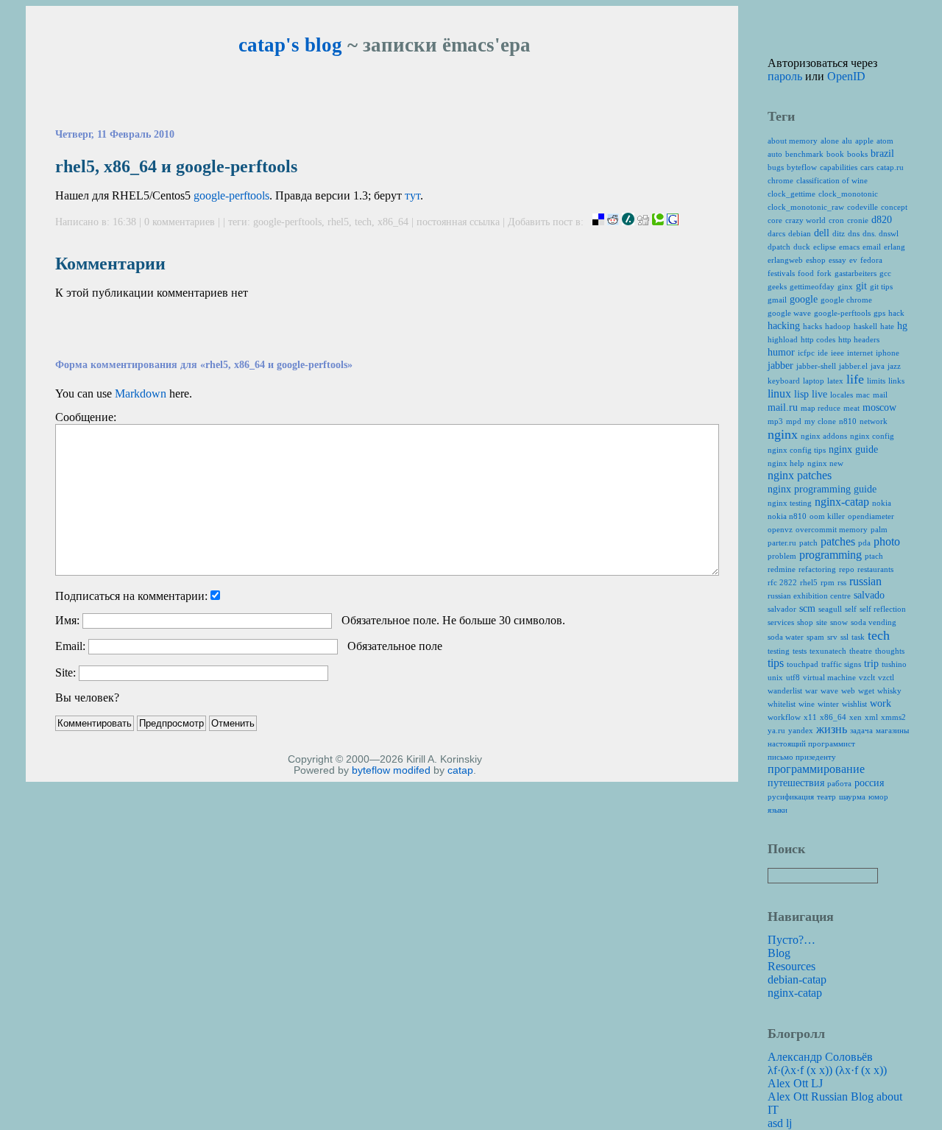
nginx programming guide (822, 489)
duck (801, 246)
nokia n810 (787, 516)
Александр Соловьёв (820, 1056)
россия (869, 782)
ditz (838, 233)
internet (860, 352)
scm (807, 608)
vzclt (867, 677)
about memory (793, 140)
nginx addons (824, 435)
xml (871, 717)
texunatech (828, 650)
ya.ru (776, 730)
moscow (879, 407)
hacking (784, 325)
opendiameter (871, 516)
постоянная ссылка (458, 221)
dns (854, 233)
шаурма (852, 796)
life (855, 379)
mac (863, 394)
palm (879, 529)
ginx (845, 286)
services (781, 622)
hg (902, 325)
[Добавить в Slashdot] (628, 221)
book (835, 153)
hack (896, 312)
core (775, 220)
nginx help (786, 463)
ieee (837, 352)
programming (830, 554)
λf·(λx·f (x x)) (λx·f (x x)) (827, 1070)
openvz (780, 529)
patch (808, 542)
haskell (865, 326)
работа (839, 783)
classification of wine (832, 180)
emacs (849, 246)
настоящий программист (811, 743)
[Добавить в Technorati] (658, 221)
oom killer (827, 516)
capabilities (838, 167)
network (874, 421)
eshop (816, 259)
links (896, 380)
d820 (881, 219)
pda (864, 542)
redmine (782, 569)
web (848, 690)
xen (855, 717)
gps (879, 312)
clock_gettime (791, 193)
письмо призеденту (802, 756)
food (806, 273)
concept (894, 206)
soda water (786, 636)
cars (867, 167)
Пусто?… (791, 939)
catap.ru (890, 167)
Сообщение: (85, 417)
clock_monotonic (848, 193)
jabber (780, 365)
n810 (848, 421)
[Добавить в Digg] (643, 221)
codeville (862, 206)
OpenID (846, 76)
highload (783, 339)
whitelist (782, 703)
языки (777, 809)
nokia (881, 502)
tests (800, 650)
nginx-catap (842, 501)
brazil (882, 153)
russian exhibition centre (809, 595)
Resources (791, 966)
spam (815, 636)
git (861, 286)
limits (876, 380)
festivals (781, 273)
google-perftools (231, 195)
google (804, 299)
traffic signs (841, 664)
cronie (857, 220)
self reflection (883, 608)
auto (775, 153)
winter (828, 703)
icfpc (806, 352)
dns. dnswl (881, 233)
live (819, 394)
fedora (871, 259)
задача (861, 730)
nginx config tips (797, 449)
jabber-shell (816, 365)
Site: (65, 672)
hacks (812, 326)
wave (829, 690)
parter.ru (782, 542)
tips (776, 663)
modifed (412, 770)
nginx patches (800, 475)
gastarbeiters (856, 273)
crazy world (805, 220)
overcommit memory (832, 529)
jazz (894, 365)
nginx (783, 434)
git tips (881, 286)
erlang (894, 246)
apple (864, 140)
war (811, 690)
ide (823, 352)
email (872, 246)
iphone (887, 352)
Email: (70, 646)
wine (806, 703)
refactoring (817, 569)
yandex (800, 730)
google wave (789, 312)
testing (779, 650)
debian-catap (797, 979)
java (878, 365)
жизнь (831, 729)
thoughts (889, 650)
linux (779, 393)
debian (799, 233)
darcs (776, 233)
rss (841, 582)
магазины (892, 730)
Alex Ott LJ (795, 1083)
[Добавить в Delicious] (598, 221)
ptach (874, 555)
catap (460, 770)
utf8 (793, 677)
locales (841, 394)
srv (832, 636)
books (857, 153)
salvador (782, 608)
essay (837, 259)
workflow (784, 717)
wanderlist (785, 690)
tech (363, 221)
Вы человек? (87, 697)
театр (826, 796)
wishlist (854, 703)
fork (824, 273)
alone (830, 140)
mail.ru (783, 407)
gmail (777, 299)
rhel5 (338, 221)
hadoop (838, 326)
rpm (828, 582)
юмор (878, 796)
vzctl (886, 677)
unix (775, 677)
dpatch (779, 246)
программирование (816, 769)
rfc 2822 (782, 582)
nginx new (825, 463)
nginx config (872, 435)
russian (865, 581)
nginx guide (853, 449)
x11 (810, 717)
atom (885, 140)
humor (781, 352)
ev (853, 259)
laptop (813, 380)
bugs (776, 167)
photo (887, 541)
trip (871, 663)
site (821, 622)
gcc (885, 273)
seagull (830, 608)
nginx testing (790, 502)
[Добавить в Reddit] (613, 221)
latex (835, 380)
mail (880, 394)
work (880, 703)
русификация (791, 796)
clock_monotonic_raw (806, 206)
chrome (780, 180)
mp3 (775, 421)
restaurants (875, 569)
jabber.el (853, 365)
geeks (777, 286)
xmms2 (893, 717)
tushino (894, 664)
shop (805, 622)
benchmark (804, 153)
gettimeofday (812, 286)
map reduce (820, 407)
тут (412, 195)
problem (782, 555)
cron (836, 220)
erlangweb (785, 259)
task (858, 636)
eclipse (824, 246)
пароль (785, 76)
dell (821, 233)
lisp (801, 394)
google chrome (846, 299)
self (851, 608)
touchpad (802, 664)
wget (866, 690)
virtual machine (829, 677)
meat (851, 407)
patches (838, 541)
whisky (889, 690)
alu (847, 140)
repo (846, 569)
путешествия (796, 782)
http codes (818, 339)
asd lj (780, 1123)
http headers (858, 339)
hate (887, 326)
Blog (779, 953)
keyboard (784, 380)
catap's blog (290, 45)
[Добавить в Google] (673, 221)
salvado (869, 595)
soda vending (873, 622)
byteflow (371, 770)
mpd (793, 421)
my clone (820, 421)
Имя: (67, 620)
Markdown (140, 393)
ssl (844, 636)
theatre (860, 650)
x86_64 (393, 221)
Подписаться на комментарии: (131, 596)
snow (839, 622)
